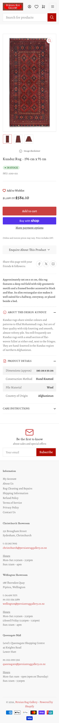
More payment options (29, 228)
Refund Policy (11, 498)
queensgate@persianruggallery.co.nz (24, 664)
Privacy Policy (11, 507)
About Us (8, 483)
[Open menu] (52, 6)
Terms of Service (12, 503)
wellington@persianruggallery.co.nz (24, 604)
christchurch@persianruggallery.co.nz (25, 548)
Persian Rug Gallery (26, 702)
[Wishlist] (36, 6)
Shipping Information (15, 493)
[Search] (52, 17)
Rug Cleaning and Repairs (17, 488)
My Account (9, 479)
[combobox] (29, 17)
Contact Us (9, 512)
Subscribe (46, 452)
